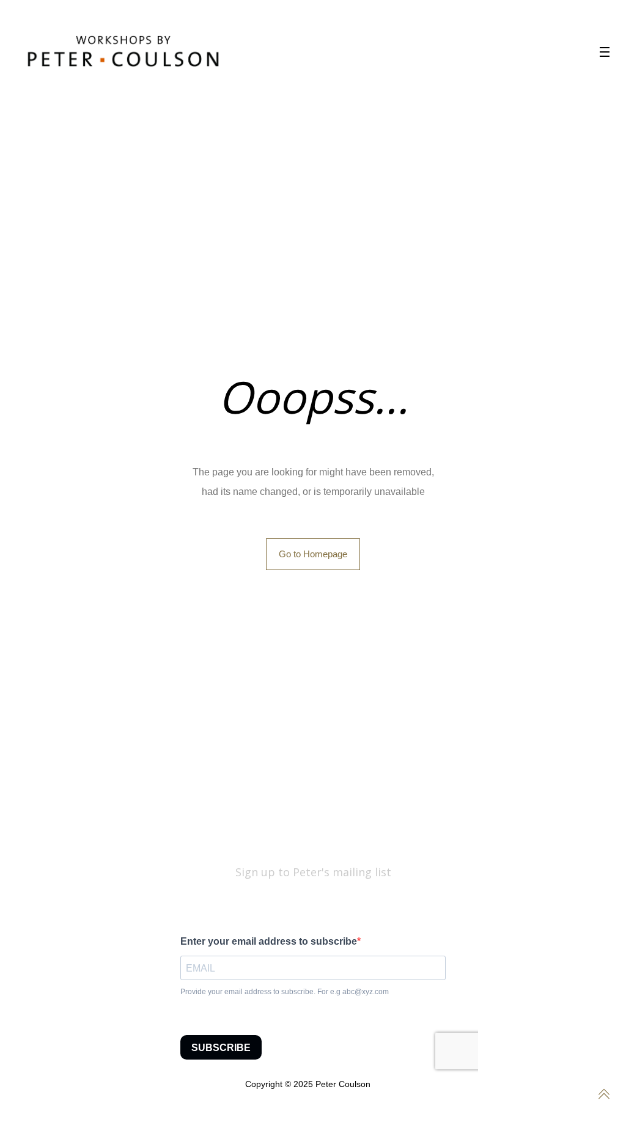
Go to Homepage (313, 554)
